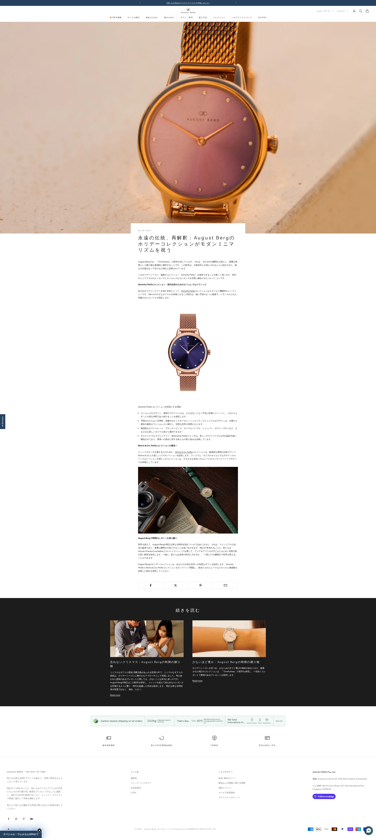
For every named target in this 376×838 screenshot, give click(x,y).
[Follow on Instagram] (16, 818)
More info (279, 721)
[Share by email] (225, 585)
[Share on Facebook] (150, 585)
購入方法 (203, 17)
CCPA (133, 792)
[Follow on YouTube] (31, 818)
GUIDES (262, 17)
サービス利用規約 (227, 792)
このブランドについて (241, 17)
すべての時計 (133, 17)
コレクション (219, 17)
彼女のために (152, 17)
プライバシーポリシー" (229, 797)
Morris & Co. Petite (184, 452)
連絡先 (134, 778)
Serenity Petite (188, 291)
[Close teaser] (39, 830)
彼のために (169, 17)
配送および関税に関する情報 (232, 783)
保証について (225, 787)
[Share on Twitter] (175, 585)
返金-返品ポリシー (227, 778)
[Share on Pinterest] (200, 585)
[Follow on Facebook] (8, 818)
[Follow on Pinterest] (23, 818)
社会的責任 (136, 787)
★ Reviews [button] (2, 422)
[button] (368, 830)
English (341, 11)
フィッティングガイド (141, 783)
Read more (115, 695)
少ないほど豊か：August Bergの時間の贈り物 (226, 662)
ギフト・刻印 (187, 17)
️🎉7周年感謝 (116, 17)
